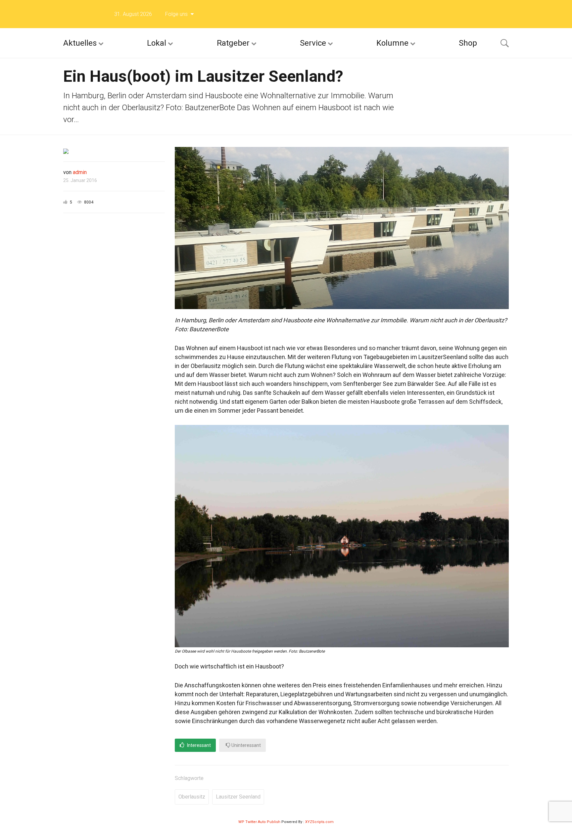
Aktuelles (80, 43)
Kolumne (392, 43)
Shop (468, 43)
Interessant (198, 745)
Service (313, 43)
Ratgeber (233, 43)
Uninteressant (245, 745)
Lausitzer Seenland (238, 797)
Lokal (156, 43)
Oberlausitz (191, 797)
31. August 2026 (133, 14)
